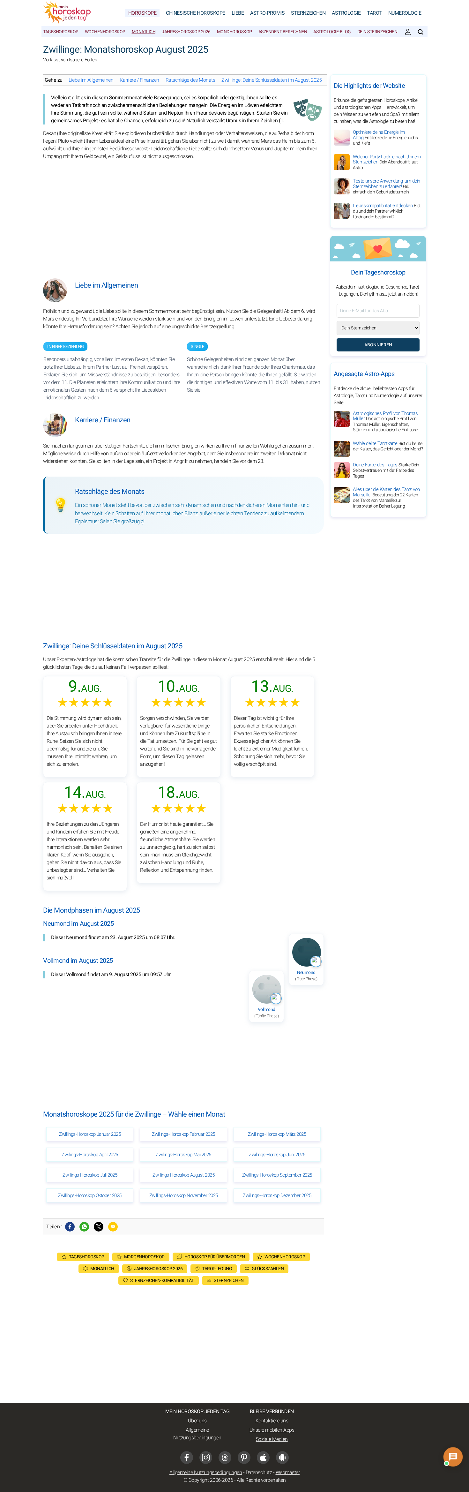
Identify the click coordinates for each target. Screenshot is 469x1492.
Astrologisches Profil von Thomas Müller (386, 421)
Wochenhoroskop (105, 31)
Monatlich (144, 31)
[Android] (282, 1457)
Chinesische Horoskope (195, 13)
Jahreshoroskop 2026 (186, 31)
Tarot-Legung (217, 1268)
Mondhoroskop (234, 31)
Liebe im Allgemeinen (91, 80)
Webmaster (288, 1472)
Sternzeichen (308, 13)
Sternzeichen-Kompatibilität (162, 1280)
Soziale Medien (272, 1439)
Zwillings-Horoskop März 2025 (277, 1134)
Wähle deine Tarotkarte (388, 446)
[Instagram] (206, 1457)
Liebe (238, 13)
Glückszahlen (268, 1268)
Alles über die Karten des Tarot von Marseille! (386, 498)
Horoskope (142, 13)
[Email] (112, 1226)
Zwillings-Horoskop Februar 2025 (183, 1134)
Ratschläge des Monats (190, 80)
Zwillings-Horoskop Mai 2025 (183, 1154)
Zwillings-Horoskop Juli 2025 (90, 1175)
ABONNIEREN (378, 345)
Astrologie (346, 13)
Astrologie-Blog (332, 31)
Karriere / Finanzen (139, 80)
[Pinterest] (244, 1457)
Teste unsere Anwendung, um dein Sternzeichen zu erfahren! (386, 186)
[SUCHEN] (420, 32)
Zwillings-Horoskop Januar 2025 (90, 1134)
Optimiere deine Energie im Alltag (385, 138)
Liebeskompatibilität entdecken (387, 211)
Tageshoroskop (60, 31)
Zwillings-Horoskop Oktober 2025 (90, 1195)
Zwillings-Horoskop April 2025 (90, 1154)
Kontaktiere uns (272, 1421)
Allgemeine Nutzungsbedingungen (197, 1434)
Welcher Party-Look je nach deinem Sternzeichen (387, 162)
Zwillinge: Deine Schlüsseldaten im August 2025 (271, 80)
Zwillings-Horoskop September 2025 (277, 1175)
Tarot (374, 13)
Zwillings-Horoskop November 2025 (183, 1195)
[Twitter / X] (98, 1226)
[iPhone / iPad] (263, 1457)
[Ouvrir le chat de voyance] (453, 1457)
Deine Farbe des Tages (386, 470)
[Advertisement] (183, 214)
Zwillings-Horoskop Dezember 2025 (277, 1195)
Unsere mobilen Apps (271, 1430)
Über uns (197, 1421)
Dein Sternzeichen (377, 31)
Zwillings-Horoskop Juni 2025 (277, 1154)
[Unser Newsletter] (408, 32)
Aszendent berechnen (282, 31)
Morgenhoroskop (144, 1257)
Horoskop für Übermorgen (214, 1257)
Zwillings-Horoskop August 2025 (183, 1175)
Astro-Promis (267, 13)
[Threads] (225, 1457)
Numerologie (404, 13)
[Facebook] (69, 1226)
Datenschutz (259, 1472)
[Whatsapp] (84, 1226)
